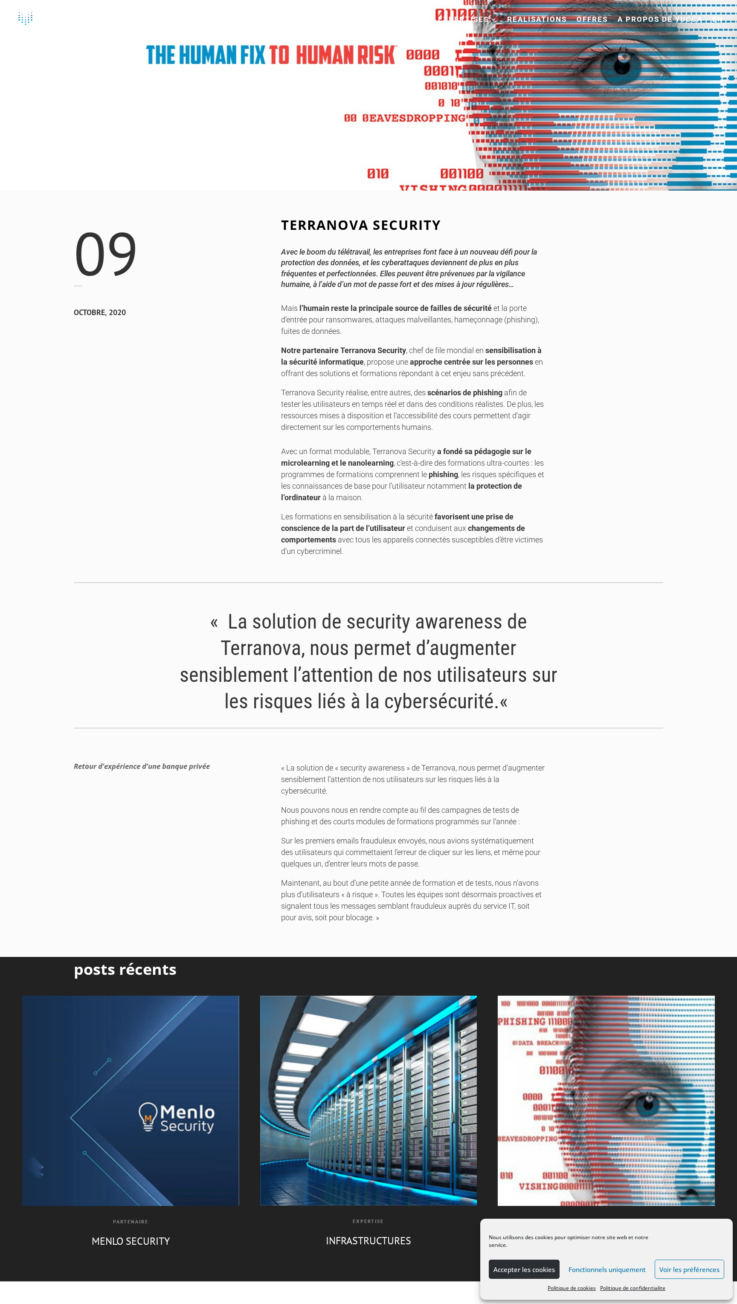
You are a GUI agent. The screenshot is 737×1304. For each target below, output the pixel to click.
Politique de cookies (572, 1288)
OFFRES (592, 19)
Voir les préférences (689, 1269)
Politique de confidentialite (632, 1288)
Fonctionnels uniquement (607, 1269)
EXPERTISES (463, 19)
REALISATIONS (537, 19)
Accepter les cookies (524, 1269)
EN (717, 19)
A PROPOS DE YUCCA (660, 19)
